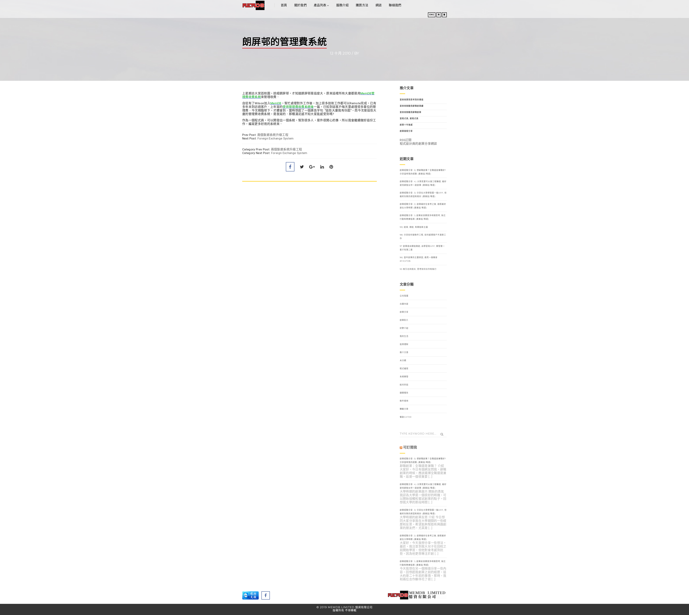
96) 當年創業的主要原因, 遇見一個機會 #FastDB (418, 259)
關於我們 (300, 5)
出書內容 (404, 304)
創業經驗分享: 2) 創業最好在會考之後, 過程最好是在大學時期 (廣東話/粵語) (423, 206)
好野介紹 (404, 328)
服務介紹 (342, 5)
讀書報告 (404, 393)
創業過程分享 (406, 131)
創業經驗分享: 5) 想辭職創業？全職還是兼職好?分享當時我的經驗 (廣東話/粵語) (423, 172)
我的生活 (404, 336)
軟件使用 (404, 401)
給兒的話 (404, 384)
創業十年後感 (406, 125)
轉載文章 (404, 409)
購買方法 (362, 5)
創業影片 (404, 320)
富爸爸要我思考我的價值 (411, 99)
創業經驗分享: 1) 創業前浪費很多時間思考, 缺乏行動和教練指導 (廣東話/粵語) (423, 217)
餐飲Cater (406, 417)
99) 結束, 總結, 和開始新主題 (414, 227)
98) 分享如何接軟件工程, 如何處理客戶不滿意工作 (423, 237)
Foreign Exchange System (275, 138)
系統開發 (404, 376)
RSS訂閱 (406, 140)
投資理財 (404, 344)
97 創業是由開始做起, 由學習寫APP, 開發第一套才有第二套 (422, 248)
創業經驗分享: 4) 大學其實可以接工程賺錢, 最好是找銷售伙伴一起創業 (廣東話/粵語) (423, 183)
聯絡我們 (395, 5)
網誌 (379, 5)
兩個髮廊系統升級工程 (272, 135)
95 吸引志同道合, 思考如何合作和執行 (418, 269)
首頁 (284, 5)
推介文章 (404, 352)
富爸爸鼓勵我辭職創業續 (411, 106)
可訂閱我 (410, 447)
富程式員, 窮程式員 (409, 118)
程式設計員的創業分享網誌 (418, 143)
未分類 (403, 360)
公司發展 (404, 296)
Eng (431, 14)
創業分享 (404, 312)
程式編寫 (404, 368)
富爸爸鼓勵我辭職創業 (410, 112)
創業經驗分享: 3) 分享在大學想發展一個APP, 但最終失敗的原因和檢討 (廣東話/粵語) (423, 195)
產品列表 (320, 5)
